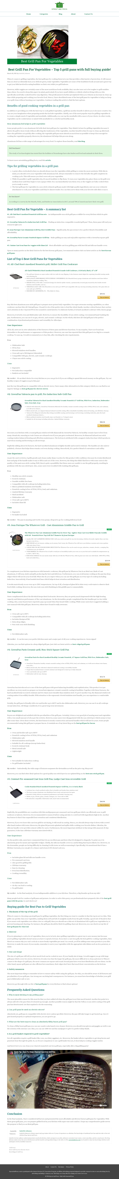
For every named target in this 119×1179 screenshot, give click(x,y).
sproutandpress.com (74, 1140)
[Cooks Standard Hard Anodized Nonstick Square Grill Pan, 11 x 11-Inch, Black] (16, 792)
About (73, 14)
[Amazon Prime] (107, 294)
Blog (60, 14)
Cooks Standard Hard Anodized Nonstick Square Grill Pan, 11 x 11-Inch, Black (54, 787)
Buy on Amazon (104, 297)
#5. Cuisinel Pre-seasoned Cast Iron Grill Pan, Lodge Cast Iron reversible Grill (46, 779)
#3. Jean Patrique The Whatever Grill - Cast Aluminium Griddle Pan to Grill (45, 525)
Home (28, 14)
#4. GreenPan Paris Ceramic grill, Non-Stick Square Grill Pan (38, 650)
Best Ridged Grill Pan (16, 1152)
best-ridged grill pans (81, 644)
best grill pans (41, 984)
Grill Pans (12, 1148)
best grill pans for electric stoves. (35, 389)
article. (48, 160)
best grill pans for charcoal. (18, 927)
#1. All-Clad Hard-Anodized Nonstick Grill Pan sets (27, 214)
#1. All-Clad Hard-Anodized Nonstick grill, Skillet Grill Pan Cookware (42, 264)
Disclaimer (61, 1167)
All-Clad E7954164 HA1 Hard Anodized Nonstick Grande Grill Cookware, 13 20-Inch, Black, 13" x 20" (61, 271)
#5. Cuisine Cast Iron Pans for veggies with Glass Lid (27, 245)
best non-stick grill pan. (95, 774)
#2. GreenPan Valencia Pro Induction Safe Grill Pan (27, 222)
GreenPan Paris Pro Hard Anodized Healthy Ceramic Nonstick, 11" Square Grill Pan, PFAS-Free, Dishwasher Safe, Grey (67, 658)
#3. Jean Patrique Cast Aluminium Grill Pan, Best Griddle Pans (31, 230)
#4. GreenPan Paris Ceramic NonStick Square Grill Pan (28, 238)
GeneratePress (69, 1176)
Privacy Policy (70, 1167)
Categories (44, 14)
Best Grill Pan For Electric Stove (19, 1150)
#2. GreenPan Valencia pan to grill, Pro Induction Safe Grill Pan (39, 394)
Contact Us (88, 14)
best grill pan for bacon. (86, 723)
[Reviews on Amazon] (16, 285)
